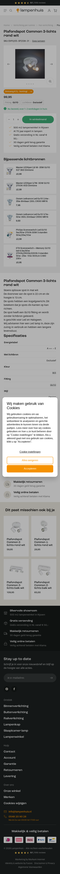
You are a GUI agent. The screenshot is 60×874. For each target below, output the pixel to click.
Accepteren (30, 468)
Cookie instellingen (30, 452)
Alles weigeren (30, 460)
